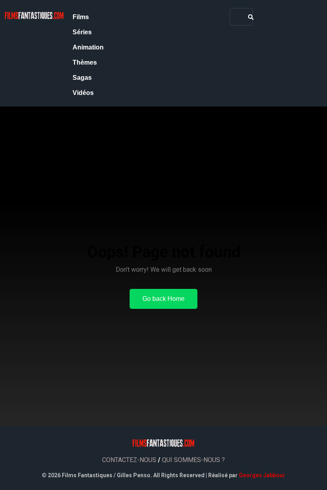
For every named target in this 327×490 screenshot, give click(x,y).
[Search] (251, 16)
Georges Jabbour (262, 475)
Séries (82, 32)
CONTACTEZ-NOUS (129, 460)
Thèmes (85, 62)
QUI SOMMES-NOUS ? (193, 460)
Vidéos (83, 92)
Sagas (82, 77)
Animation (88, 47)
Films (81, 17)
